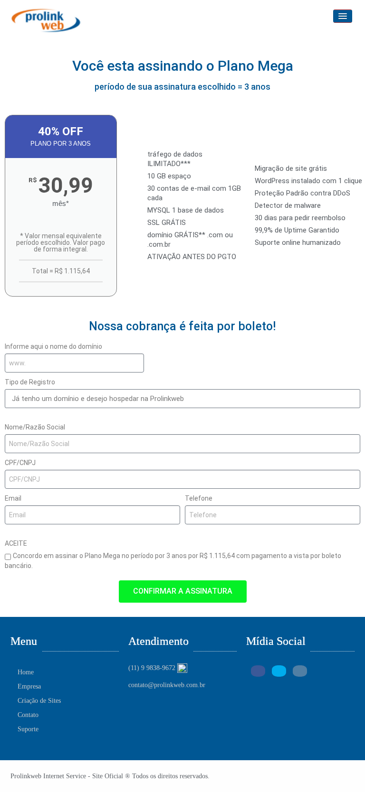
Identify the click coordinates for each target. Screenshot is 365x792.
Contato (28, 714)
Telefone (198, 498)
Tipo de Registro (30, 382)
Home (26, 672)
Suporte (28, 729)
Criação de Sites (39, 700)
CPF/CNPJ (20, 462)
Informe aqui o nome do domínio (53, 346)
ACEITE (16, 543)
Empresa (29, 686)
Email (13, 498)
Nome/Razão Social (35, 427)
